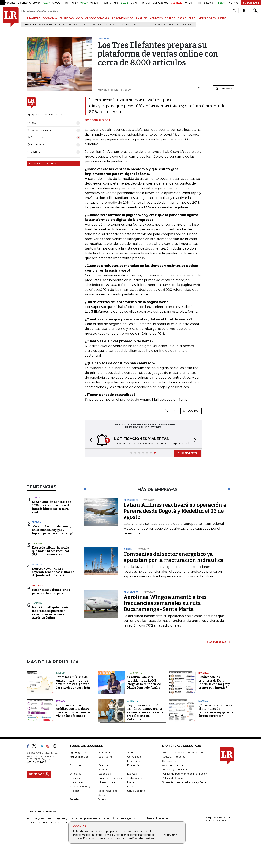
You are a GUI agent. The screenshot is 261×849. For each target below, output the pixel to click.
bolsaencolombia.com (157, 818)
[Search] (234, 10)
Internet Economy (80, 786)
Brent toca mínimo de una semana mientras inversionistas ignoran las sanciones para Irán (73, 682)
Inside (130, 782)
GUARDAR (226, 88)
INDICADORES (207, 18)
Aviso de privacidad (173, 765)
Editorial (37, 585)
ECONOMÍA (50, 18)
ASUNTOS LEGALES (162, 18)
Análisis (131, 752)
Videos (102, 799)
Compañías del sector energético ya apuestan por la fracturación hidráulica (174, 557)
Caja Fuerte (105, 756)
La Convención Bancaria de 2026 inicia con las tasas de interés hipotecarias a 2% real (51, 507)
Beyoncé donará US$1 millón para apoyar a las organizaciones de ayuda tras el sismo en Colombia (145, 712)
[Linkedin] (207, 88)
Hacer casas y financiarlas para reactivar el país (51, 591)
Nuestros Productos (173, 756)
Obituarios (104, 786)
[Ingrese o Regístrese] (255, 10)
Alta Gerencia (106, 752)
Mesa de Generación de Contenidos (183, 752)
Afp (85, 25)
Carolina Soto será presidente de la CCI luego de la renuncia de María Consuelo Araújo (144, 682)
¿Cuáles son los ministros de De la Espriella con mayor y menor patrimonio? (214, 682)
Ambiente (132, 701)
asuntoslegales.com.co (40, 818)
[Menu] (24, 18)
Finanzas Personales (110, 778)
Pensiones (97, 25)
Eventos (132, 773)
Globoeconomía (136, 778)
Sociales (74, 799)
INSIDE (222, 18)
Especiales (104, 773)
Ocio (130, 786)
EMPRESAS (66, 18)
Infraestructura (106, 782)
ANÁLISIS (141, 18)
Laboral (203, 701)
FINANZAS (33, 18)
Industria (37, 564)
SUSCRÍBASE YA (187, 453)
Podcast (74, 790)
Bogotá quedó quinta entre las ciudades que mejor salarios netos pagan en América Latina (51, 612)
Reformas (187, 25)
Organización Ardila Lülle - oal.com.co (219, 819)
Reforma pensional (69, 25)
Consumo (75, 765)
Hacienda (37, 543)
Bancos (36, 497)
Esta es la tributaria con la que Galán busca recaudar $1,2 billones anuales (50, 551)
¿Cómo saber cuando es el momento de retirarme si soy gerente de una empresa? (215, 710)
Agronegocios (78, 752)
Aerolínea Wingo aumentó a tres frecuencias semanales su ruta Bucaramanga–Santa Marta (165, 603)
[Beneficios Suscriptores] (245, 11)
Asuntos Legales (79, 756)
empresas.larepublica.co (94, 818)
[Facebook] (192, 88)
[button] (89, 440)
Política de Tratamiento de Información (184, 773)
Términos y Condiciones (175, 769)
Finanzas (75, 778)
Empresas (75, 773)
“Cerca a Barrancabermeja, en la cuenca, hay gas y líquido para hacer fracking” (52, 530)
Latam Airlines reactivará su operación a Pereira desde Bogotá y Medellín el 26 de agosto (175, 511)
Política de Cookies (141, 838)
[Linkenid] (43, 746)
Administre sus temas (43, 163)
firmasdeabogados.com (126, 818)
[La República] (11, 17)
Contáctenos (169, 760)
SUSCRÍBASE (251, 2)
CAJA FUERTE (186, 18)
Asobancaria (129, 25)
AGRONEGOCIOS (122, 18)
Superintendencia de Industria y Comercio (186, 782)
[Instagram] (49, 746)
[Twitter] (199, 88)
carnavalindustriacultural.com (43, 822)
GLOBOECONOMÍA (97, 18)
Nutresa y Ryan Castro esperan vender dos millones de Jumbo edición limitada (53, 572)
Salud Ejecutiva (136, 790)
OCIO (79, 18)
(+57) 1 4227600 (36, 762)
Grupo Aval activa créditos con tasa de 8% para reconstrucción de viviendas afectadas (73, 710)
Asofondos (112, 25)
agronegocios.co (67, 818)
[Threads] (56, 746)
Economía (133, 765)
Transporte (134, 673)
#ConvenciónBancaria (152, 25)
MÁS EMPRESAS (216, 642)
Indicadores (76, 782)
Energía (173, 25)
